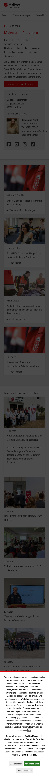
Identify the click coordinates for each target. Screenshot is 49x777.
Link (29, 730)
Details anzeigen (25, 770)
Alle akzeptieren (32, 763)
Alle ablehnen (16, 763)
